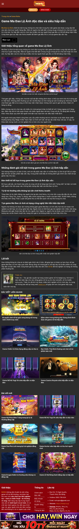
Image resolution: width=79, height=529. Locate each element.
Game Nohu (15, 16)
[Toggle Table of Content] (13, 40)
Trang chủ (5, 16)
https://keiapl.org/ (62, 503)
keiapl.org (42, 284)
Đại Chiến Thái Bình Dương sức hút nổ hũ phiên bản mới (57, 350)
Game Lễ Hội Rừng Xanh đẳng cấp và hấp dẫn (57, 475)
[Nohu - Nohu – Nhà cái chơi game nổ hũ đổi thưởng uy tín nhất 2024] (39, 4)
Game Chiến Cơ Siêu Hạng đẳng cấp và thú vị (20, 349)
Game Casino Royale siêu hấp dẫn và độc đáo (57, 381)
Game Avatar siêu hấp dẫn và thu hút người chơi (56, 447)
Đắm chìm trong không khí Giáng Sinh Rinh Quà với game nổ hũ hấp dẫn (58, 319)
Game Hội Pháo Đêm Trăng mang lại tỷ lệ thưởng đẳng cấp (16, 419)
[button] (2, 3)
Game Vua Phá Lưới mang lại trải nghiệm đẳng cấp (18, 447)
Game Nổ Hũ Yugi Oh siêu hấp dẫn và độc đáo (18, 381)
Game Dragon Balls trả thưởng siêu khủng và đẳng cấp (18, 476)
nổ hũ (50, 267)
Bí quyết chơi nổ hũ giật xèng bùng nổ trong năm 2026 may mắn (19, 319)
